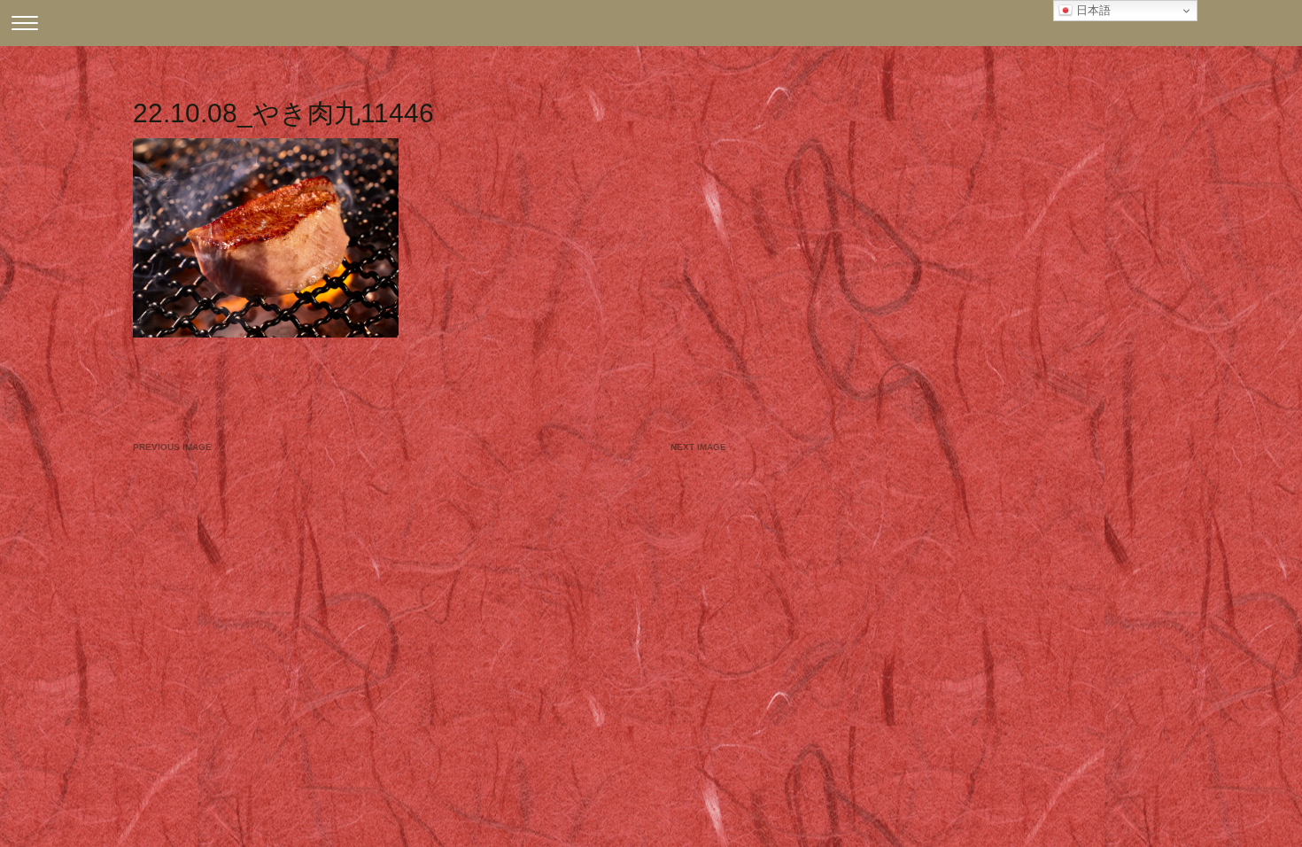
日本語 (1092, 10)
